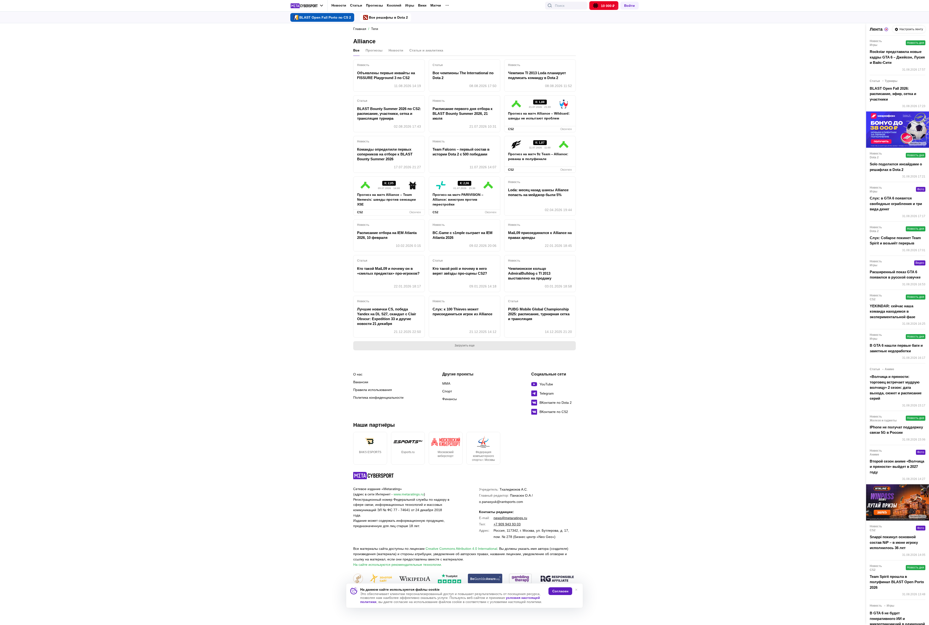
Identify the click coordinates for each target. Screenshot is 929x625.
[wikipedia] (414, 579)
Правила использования (372, 390)
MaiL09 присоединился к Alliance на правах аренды (540, 235)
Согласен (560, 591)
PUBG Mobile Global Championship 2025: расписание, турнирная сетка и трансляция (538, 314)
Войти (629, 5)
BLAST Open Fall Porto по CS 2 (325, 17)
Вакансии (360, 382)
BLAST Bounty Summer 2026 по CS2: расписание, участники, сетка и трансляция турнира (389, 113)
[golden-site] (381, 579)
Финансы (449, 399)
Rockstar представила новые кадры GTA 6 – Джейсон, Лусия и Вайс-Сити (897, 57)
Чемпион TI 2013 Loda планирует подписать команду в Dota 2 (537, 75)
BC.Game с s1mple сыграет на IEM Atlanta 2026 (463, 235)
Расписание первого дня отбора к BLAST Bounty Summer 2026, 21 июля (463, 113)
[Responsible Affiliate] (557, 579)
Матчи (435, 5)
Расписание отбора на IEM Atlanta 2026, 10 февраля (387, 235)
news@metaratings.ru (510, 518)
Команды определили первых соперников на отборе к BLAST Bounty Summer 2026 (384, 154)
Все (356, 50)
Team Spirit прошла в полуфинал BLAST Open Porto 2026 (897, 581)
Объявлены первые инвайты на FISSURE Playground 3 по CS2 (386, 75)
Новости (338, 5)
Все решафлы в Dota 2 (388, 17)
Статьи (356, 5)
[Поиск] (550, 5)
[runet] (358, 579)
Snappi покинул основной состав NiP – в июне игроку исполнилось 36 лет (894, 542)
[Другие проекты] (306, 5)
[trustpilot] (449, 579)
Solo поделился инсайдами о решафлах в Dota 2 (896, 167)
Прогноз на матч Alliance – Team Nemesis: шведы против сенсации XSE (386, 199)
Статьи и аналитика (426, 50)
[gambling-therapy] (520, 579)
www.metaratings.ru (409, 494)
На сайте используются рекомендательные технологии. (397, 564)
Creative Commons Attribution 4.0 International (461, 549)
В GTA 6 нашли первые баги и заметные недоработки (896, 348)
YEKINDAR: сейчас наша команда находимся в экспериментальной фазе (892, 311)
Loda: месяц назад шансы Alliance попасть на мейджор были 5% (538, 192)
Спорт (447, 391)
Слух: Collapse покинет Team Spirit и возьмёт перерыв (895, 240)
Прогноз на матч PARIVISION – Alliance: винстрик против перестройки (458, 199)
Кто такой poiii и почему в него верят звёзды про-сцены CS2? (460, 270)
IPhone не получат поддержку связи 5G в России (896, 430)
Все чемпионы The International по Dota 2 (463, 75)
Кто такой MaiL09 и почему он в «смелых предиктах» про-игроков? (388, 270)
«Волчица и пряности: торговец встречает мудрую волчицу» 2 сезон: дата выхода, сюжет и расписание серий (896, 387)
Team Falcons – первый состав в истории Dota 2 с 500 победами (461, 151)
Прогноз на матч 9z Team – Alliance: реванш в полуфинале (538, 156)
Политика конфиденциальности (378, 397)
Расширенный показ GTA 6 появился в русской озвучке (895, 274)
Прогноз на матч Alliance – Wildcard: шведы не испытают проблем (539, 115)
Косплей (394, 5)
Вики (422, 5)
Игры (409, 5)
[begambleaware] (485, 579)
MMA (446, 383)
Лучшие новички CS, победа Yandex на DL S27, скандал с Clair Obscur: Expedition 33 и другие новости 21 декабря (386, 316)
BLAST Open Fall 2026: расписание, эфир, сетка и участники (893, 93)
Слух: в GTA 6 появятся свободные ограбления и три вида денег (896, 203)
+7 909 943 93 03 (507, 524)
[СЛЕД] (576, 448)
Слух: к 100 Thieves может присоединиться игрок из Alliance (462, 311)
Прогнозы (374, 5)
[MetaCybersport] (373, 475)
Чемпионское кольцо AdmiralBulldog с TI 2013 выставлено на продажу (529, 273)
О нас (357, 374)
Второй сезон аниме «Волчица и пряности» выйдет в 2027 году (897, 466)
